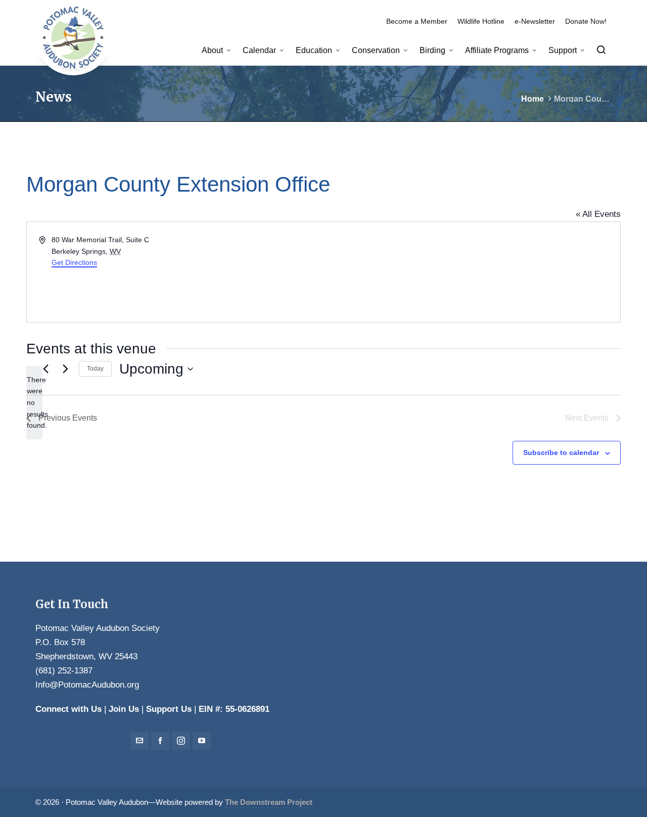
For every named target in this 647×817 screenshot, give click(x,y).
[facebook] (160, 741)
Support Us (169, 709)
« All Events (598, 214)
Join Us (124, 709)
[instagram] (181, 741)
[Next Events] (65, 369)
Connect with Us (68, 709)
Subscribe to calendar (561, 452)
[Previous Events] (45, 369)
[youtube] (202, 741)
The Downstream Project (268, 802)
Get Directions (74, 262)
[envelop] (139, 741)
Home (532, 99)
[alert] (34, 402)
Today (95, 368)
